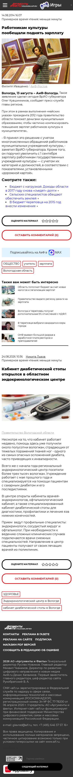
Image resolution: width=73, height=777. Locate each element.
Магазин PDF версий (19, 644)
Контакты (11, 634)
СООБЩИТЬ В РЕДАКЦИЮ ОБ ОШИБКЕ (31, 650)
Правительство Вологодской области (28, 432)
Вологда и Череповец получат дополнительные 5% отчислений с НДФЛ (42, 312)
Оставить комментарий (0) (36, 235)
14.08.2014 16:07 (12, 15)
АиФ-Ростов (39, 86)
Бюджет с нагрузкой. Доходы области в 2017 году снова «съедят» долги (36, 188)
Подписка (43, 639)
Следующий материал (35, 767)
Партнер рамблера (35, 759)
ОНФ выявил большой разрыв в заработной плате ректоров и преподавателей (36, 337)
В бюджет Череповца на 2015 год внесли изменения (33, 204)
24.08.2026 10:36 (12, 356)
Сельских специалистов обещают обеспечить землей (33, 196)
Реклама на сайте (17, 639)
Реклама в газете (35, 634)
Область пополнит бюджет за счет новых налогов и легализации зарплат (42, 288)
